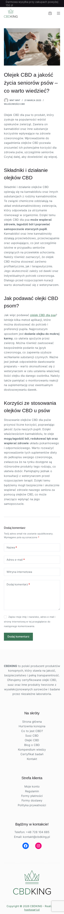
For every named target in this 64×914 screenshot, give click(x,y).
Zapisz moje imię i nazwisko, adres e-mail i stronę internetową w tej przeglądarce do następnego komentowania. (29, 621)
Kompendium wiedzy (32, 749)
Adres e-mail (16, 559)
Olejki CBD (32, 740)
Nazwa (12, 547)
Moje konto (32, 786)
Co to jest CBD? (32, 731)
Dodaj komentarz (18, 584)
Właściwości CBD (14, 104)
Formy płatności (32, 796)
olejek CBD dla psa (43, 315)
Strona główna (32, 721)
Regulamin (32, 791)
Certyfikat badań (31, 754)
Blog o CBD (32, 745)
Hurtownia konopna (32, 726)
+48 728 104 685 (37, 832)
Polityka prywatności (32, 805)
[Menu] (58, 13)
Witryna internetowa (19, 572)
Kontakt (32, 759)
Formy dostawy (32, 800)
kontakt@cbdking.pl (36, 837)
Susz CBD (32, 735)
